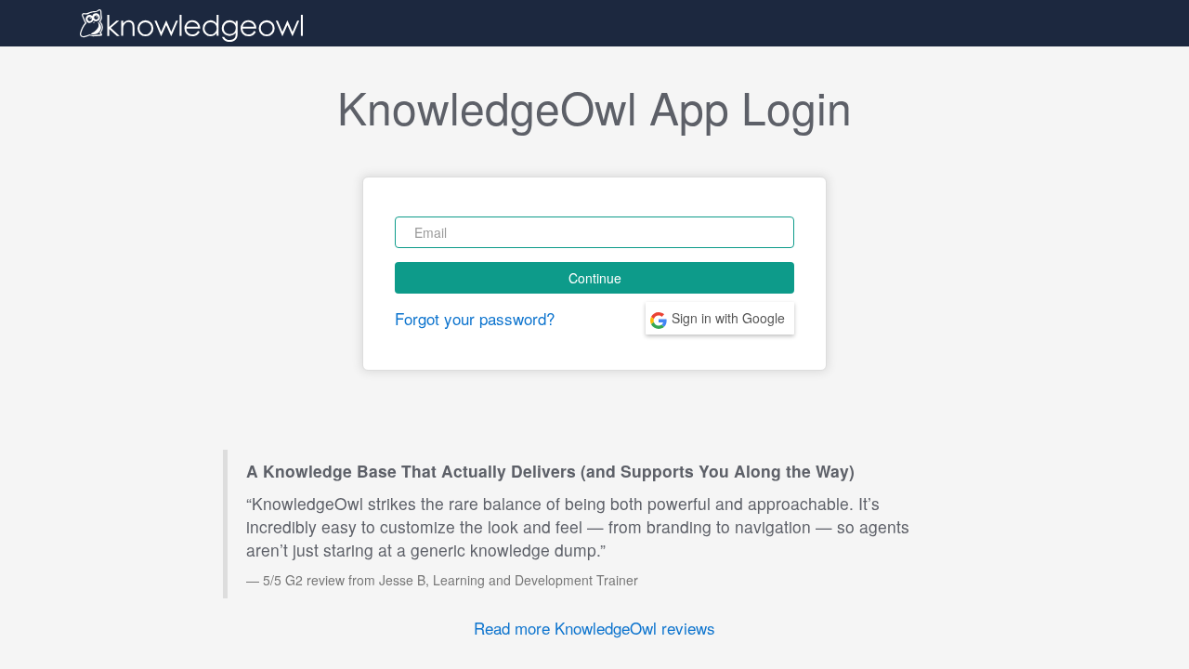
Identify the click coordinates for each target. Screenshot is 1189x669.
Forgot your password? (475, 318)
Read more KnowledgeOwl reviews (594, 627)
